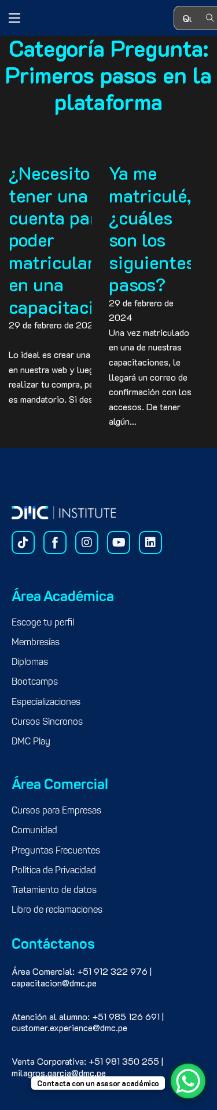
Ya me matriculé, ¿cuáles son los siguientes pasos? (152, 228)
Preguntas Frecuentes (56, 851)
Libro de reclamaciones (57, 910)
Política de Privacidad (54, 871)
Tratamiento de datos (54, 890)
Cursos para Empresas (56, 811)
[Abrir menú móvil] (14, 18)
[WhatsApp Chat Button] (188, 1081)
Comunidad (34, 831)
